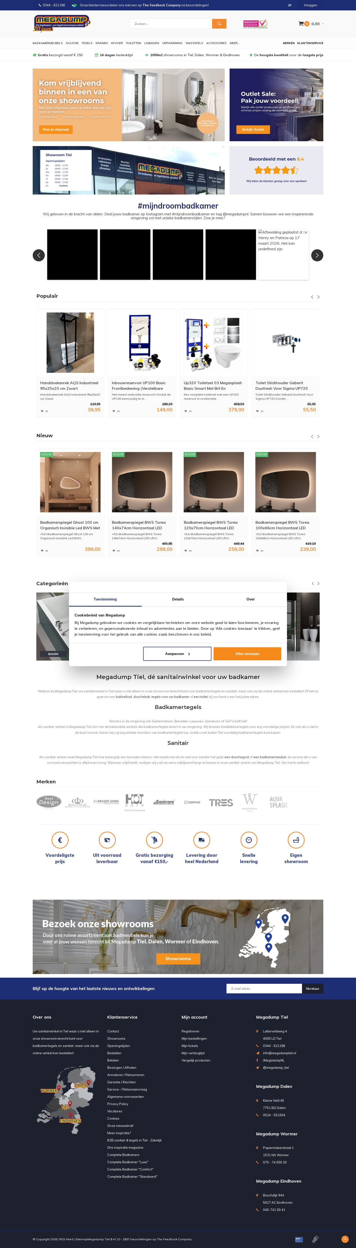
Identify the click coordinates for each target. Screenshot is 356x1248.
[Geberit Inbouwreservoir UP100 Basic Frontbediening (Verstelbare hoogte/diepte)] (70, 342)
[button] (72, 254)
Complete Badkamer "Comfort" (130, 1169)
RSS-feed (66, 1239)
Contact (113, 1031)
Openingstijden (118, 1046)
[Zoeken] (219, 24)
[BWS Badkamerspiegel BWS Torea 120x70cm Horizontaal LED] (142, 482)
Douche (72, 43)
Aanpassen (174, 654)
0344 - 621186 (54, 5)
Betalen (113, 1060)
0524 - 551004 (274, 1115)
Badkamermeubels (48, 43)
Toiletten (133, 43)
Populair (47, 296)
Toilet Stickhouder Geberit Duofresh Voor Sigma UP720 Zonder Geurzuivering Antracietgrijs (210, 385)
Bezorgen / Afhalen (121, 1067)
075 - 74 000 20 (275, 1162)
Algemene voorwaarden (125, 1097)
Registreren (190, 1031)
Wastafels (194, 43)
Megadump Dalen (274, 1086)
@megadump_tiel (276, 1067)
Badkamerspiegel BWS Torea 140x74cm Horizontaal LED (67, 525)
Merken (289, 43)
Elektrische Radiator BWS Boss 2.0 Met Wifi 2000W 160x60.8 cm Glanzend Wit (283, 525)
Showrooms (116, 1038)
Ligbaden (151, 43)
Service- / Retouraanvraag (127, 1089)
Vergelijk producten (196, 1060)
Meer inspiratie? (119, 1133)
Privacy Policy (117, 1104)
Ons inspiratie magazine (125, 1147)
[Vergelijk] (289, 5)
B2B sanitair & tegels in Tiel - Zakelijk (134, 1140)
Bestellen (114, 1053)
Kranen (102, 43)
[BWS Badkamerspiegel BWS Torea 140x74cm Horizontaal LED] (70, 482)
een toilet (201, 697)
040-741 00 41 (274, 1210)
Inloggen (310, 5)
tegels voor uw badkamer (170, 697)
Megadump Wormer (277, 1134)
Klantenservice (310, 43)
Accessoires (216, 43)
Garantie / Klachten (121, 1082)
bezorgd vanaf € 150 (60, 55)
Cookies (113, 1118)
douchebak (141, 697)
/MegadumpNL (274, 1060)
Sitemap (81, 1239)
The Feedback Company (174, 1239)
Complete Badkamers (123, 1155)
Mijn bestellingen (194, 1038)
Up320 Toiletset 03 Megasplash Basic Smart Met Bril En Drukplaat (141, 385)
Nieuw (44, 435)
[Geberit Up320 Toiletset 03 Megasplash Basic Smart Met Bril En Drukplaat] (142, 342)
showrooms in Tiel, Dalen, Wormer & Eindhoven (195, 55)
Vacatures (114, 1111)
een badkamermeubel (269, 757)
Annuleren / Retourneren (125, 1075)
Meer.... (235, 43)
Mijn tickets (190, 1046)
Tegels (87, 43)
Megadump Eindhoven (278, 1181)
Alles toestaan (247, 654)
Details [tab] (178, 599)
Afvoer (117, 43)
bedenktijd (116, 55)
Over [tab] (251, 599)
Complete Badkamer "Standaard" (132, 1176)
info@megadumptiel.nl (279, 1053)
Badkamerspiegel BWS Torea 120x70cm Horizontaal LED (139, 525)
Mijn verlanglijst (193, 1053)
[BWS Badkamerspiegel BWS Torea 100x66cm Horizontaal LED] (214, 482)
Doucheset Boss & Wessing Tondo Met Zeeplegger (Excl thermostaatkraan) (281, 385)
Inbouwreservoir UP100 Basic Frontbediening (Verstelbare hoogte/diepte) (67, 385)
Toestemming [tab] (105, 599)
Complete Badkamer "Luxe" (127, 1162)
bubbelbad (124, 697)
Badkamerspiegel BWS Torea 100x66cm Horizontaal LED (211, 525)
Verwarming (172, 43)
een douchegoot (236, 757)
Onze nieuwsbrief (120, 1126)
